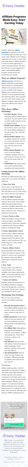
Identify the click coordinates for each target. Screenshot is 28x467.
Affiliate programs (7, 81)
